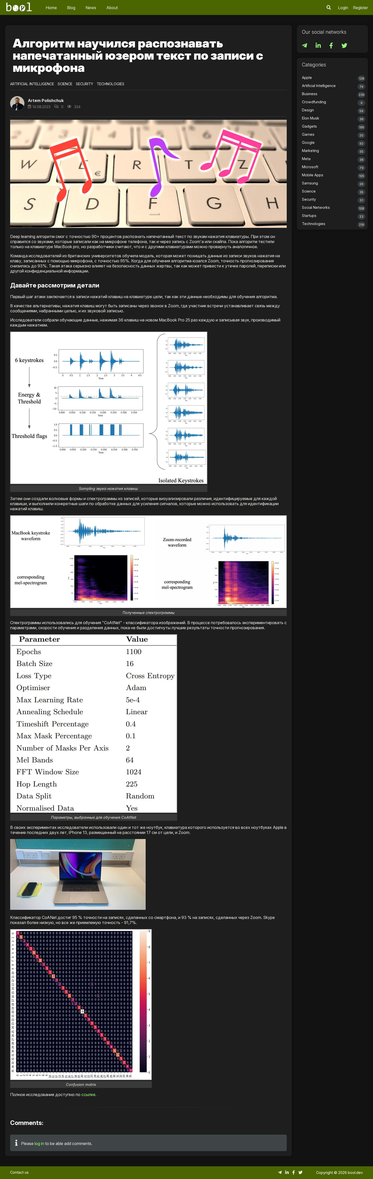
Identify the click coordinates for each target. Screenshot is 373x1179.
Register (360, 7)
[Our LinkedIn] (319, 46)
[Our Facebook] (331, 46)
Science (65, 84)
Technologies (110, 84)
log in (39, 1143)
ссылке (88, 1094)
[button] (329, 7)
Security (84, 84)
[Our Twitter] (344, 46)
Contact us (19, 1172)
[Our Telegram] (305, 46)
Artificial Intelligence (32, 84)
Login (343, 7)
